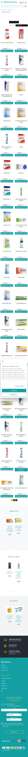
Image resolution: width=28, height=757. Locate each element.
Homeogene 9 (6, 173)
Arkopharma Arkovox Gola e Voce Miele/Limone (18, 528)
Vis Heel (21, 95)
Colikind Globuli (21, 42)
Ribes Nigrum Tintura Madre (6, 330)
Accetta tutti (14, 390)
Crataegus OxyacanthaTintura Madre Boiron (21, 69)
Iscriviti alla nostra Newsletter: (7, 704)
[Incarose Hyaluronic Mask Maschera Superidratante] (18, 610)
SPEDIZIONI (3, 686)
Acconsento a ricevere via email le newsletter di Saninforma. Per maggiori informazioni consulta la (13, 725)
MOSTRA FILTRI (14, 22)
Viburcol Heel (21, 277)
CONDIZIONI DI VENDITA (6, 678)
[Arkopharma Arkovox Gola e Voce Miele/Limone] (18, 520)
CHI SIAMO (3, 665)
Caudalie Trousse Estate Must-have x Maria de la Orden (9, 528)
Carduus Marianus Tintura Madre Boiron (7, 95)
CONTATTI (3, 681)
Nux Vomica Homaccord (21, 488)
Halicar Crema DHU (21, 303)
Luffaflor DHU (7, 225)
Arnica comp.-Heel (6, 303)
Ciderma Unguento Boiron (6, 409)
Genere (12, 717)
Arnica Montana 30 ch (6, 355)
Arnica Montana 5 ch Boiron (21, 435)
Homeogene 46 (6, 199)
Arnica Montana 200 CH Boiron (21, 199)
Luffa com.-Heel (7, 251)
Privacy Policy (5, 726)
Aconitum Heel (6, 121)
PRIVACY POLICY (4, 668)
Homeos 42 (21, 173)
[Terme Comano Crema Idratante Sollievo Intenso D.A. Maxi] (18, 566)
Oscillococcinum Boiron (21, 355)
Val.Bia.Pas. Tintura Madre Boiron (7, 435)
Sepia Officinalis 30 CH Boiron (6, 69)
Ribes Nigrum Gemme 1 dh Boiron (21, 409)
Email (14, 708)
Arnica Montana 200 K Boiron (6, 461)
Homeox (21, 147)
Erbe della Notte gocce (10, 572)
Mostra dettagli (19, 386)
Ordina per (12, 25)
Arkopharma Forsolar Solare (9, 617)
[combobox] (14, 6)
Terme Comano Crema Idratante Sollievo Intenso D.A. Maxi (18, 575)
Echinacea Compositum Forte (21, 121)
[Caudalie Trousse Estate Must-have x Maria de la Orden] (9, 520)
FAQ (2, 691)
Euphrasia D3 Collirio (21, 251)
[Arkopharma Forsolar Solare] (9, 610)
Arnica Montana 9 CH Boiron (7, 147)
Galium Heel (7, 277)
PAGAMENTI (3, 683)
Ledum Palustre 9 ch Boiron (21, 461)
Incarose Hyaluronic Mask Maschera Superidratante (18, 618)
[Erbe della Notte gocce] (9, 566)
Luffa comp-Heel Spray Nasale (21, 225)
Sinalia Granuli (21, 329)
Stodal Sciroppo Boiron (7, 42)
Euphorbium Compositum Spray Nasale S (6, 488)
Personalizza (13, 394)
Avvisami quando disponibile (21, 469)
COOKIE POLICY (4, 670)
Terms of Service (4, 750)
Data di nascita (12, 713)
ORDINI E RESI (4, 688)
